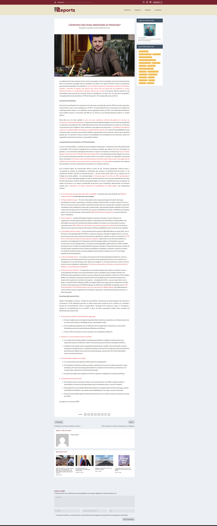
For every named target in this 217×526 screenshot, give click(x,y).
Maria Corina (152, 74)
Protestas (150, 83)
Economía (156, 62)
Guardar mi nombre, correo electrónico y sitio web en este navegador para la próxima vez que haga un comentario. (92, 515)
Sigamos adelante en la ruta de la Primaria (103, 468)
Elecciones (106, 28)
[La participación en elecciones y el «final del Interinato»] (85, 460)
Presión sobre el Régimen (146, 68)
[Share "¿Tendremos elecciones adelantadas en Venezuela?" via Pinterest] (99, 414)
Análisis (142, 65)
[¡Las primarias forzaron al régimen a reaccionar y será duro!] (124, 460)
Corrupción (143, 74)
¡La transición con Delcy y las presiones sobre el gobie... (79, 2)
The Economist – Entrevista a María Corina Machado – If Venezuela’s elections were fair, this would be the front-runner (65, 470)
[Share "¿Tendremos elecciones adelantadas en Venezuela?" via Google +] (92, 414)
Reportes (138, 10)
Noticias (147, 10)
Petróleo (143, 71)
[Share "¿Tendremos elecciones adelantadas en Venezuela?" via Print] (109, 414)
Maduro (151, 80)
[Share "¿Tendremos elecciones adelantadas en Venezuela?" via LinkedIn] (102, 414)
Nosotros (127, 10)
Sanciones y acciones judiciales (147, 59)
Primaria (142, 83)
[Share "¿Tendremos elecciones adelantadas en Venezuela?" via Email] (105, 414)
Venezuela (151, 65)
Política (151, 77)
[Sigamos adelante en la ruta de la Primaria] (104, 460)
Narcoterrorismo (153, 71)
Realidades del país (145, 62)
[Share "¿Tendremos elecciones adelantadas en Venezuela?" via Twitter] (88, 414)
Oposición (157, 54)
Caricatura (158, 10)
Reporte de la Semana (144, 40)
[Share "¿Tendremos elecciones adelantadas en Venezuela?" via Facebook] (85, 414)
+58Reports (143, 80)
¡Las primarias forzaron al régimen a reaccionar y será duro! (123, 469)
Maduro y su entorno (145, 54)
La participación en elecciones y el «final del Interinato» (83, 469)
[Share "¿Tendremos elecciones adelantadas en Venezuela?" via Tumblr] (95, 414)
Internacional (144, 51)
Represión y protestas (145, 57)
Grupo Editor (90, 28)
